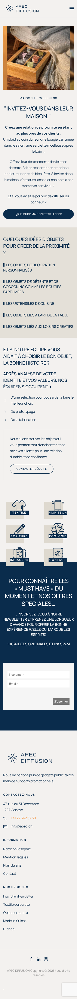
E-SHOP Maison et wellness (41, 214)
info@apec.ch (22, 826)
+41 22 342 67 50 (23, 818)
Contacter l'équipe (31, 469)
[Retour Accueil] (22, 8)
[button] (72, 8)
